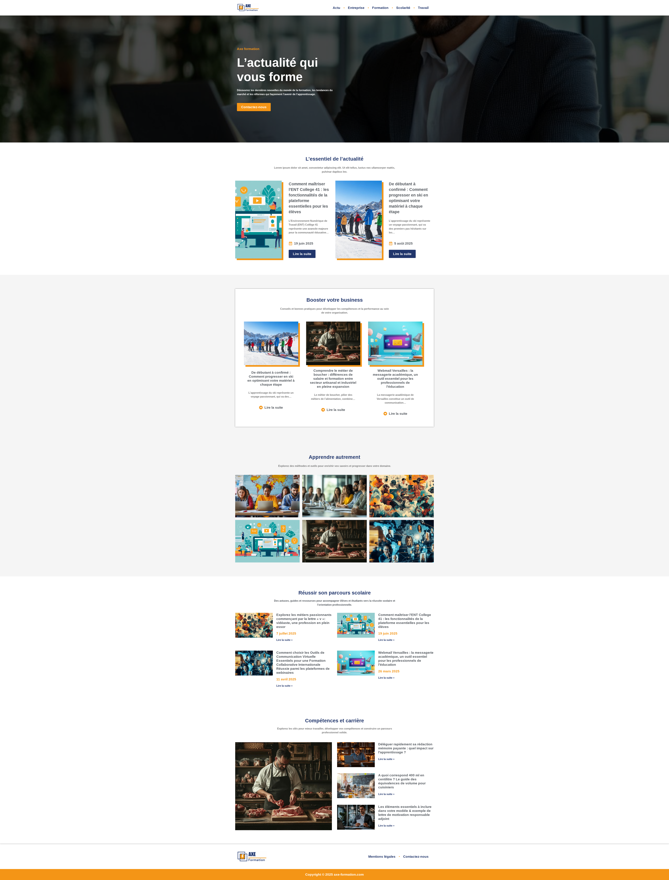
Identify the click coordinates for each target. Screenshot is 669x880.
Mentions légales (381, 856)
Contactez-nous (416, 856)
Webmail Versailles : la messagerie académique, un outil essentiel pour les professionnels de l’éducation (395, 378)
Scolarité (403, 8)
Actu (336, 8)
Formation (380, 8)
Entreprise (356, 8)
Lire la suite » (284, 639)
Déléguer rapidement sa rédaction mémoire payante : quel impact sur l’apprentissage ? (405, 748)
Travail (423, 8)
